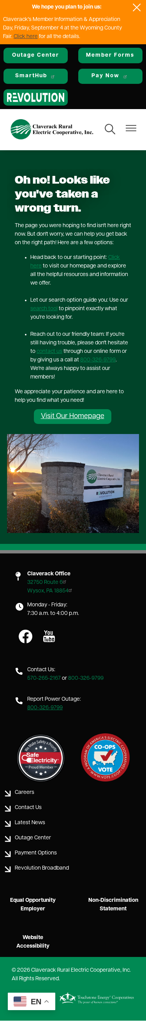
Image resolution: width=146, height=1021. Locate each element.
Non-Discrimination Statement (113, 905)
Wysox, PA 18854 (48, 591)
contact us (49, 351)
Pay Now (105, 76)
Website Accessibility (32, 942)
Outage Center (35, 55)
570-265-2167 (44, 678)
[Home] (52, 129)
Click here (26, 37)
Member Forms (110, 55)
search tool (44, 309)
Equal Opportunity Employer (33, 905)
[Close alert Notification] (136, 7)
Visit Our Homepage (72, 416)
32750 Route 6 (45, 582)
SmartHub (31, 76)
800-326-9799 (98, 360)
